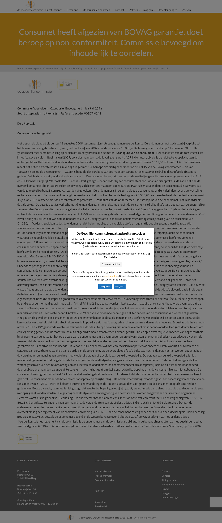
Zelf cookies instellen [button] (111, 264)
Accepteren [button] (105, 286)
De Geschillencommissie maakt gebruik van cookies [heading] (111, 233)
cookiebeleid (111, 275)
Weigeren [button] (119, 286)
